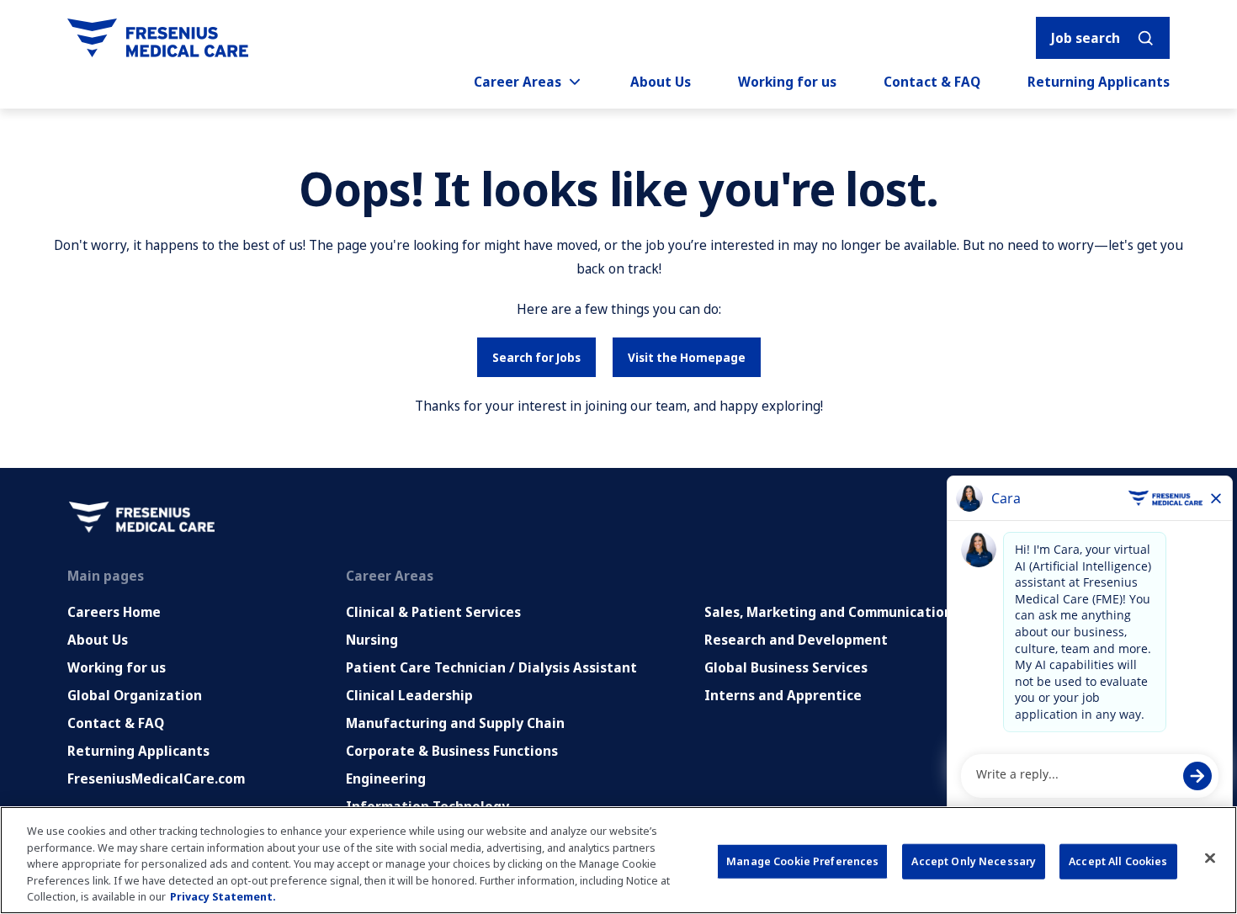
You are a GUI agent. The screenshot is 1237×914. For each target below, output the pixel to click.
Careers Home (114, 612)
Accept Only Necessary (973, 861)
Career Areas (517, 81)
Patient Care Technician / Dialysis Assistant (491, 667)
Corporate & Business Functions (452, 750)
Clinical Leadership (409, 695)
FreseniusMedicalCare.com (156, 778)
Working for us (787, 81)
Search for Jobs (536, 357)
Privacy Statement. (223, 896)
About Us (660, 81)
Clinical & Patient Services (433, 612)
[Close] (1210, 858)
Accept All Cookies (1118, 861)
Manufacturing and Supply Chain (455, 723)
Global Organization (134, 695)
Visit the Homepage (687, 357)
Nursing (372, 639)
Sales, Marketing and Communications (831, 612)
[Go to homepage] (157, 38)
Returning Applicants (1098, 81)
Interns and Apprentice (783, 695)
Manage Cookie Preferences (802, 861)
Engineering (386, 778)
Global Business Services (786, 667)
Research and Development (796, 639)
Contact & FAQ (932, 81)
